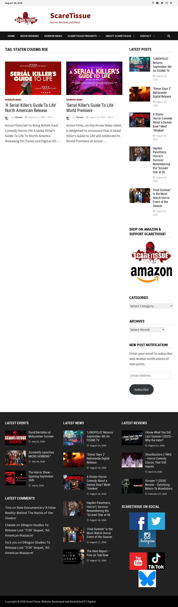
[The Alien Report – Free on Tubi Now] (73, 552)
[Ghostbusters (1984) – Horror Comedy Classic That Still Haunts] (132, 455)
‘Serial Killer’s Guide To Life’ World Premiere (90, 108)
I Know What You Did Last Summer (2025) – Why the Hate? (159, 436)
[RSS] (171, 2)
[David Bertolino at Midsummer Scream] (15, 433)
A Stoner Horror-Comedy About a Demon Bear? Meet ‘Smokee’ (162, 122)
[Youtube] (157, 2)
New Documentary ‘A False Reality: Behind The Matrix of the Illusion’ (30, 512)
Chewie (18, 117)
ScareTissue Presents (82, 36)
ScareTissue (70, 15)
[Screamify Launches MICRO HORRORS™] (15, 453)
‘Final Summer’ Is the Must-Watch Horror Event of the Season (162, 198)
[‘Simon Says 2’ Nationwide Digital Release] (139, 89)
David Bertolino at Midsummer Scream (41, 434)
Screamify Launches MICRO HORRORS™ (41, 454)
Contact (145, 36)
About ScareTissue (118, 36)
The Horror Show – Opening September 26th (41, 476)
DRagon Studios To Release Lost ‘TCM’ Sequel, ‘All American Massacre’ (27, 530)
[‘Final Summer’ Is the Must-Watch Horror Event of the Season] (139, 190)
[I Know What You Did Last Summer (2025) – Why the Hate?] (132, 433)
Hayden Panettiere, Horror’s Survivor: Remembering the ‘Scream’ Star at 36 (161, 160)
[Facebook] (153, 2)
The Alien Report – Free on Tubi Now (98, 553)
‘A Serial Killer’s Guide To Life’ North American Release (30, 108)
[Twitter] (162, 2)
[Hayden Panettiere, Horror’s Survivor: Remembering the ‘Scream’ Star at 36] (139, 149)
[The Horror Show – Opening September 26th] (15, 473)
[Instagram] (167, 2)
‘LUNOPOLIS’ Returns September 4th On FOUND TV (162, 65)
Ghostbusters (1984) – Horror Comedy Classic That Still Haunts (158, 460)
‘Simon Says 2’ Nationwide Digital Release (162, 92)
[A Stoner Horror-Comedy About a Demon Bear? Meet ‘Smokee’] (139, 115)
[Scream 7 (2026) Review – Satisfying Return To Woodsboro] (132, 481)
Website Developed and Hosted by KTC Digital (68, 601)
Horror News (53, 36)
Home (11, 36)
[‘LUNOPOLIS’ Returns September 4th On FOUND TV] (139, 59)
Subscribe (141, 389)
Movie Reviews (29, 36)
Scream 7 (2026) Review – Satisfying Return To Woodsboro (158, 485)
